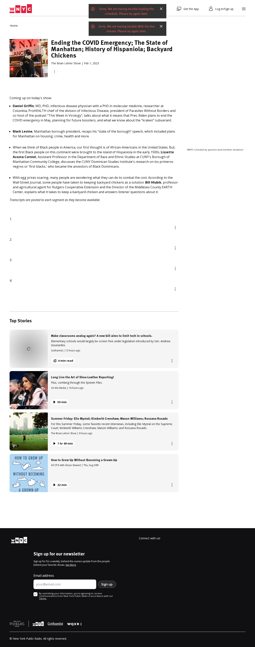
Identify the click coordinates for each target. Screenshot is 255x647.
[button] (94, 349)
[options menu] (54, 71)
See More (71, 565)
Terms (43, 598)
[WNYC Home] (21, 8)
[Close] (161, 9)
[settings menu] (243, 9)
